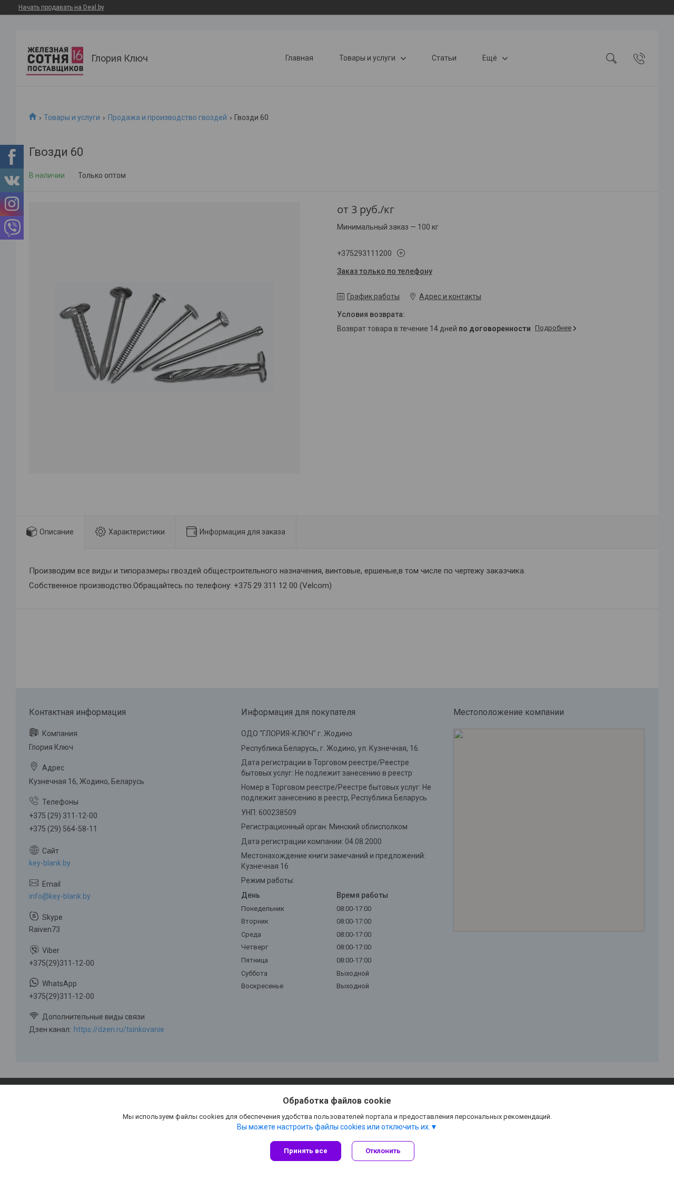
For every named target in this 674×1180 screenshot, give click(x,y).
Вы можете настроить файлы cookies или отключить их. (333, 1127)
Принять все (306, 1151)
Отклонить (383, 1151)
